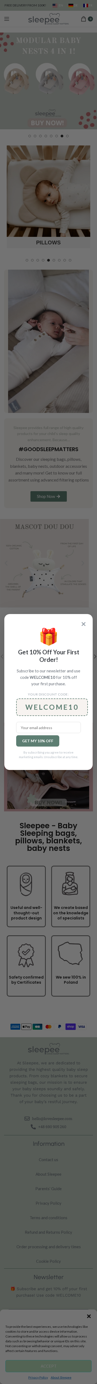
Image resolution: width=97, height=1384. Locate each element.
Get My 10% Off (37, 741)
